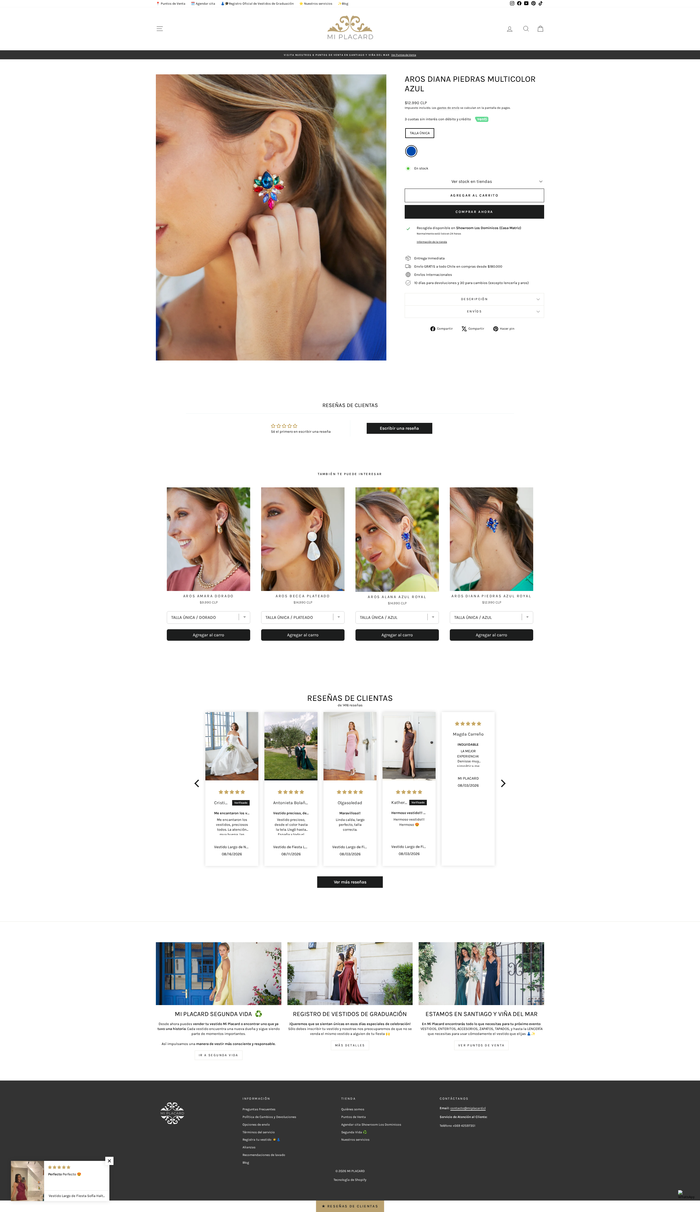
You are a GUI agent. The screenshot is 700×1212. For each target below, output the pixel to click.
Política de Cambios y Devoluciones (269, 1117)
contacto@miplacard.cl (468, 1108)
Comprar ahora (474, 212)
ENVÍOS (474, 311)
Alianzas (249, 1147)
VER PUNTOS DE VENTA (481, 1045)
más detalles (350, 1045)
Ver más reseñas (350, 882)
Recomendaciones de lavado (264, 1155)
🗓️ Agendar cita (203, 3)
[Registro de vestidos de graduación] (350, 973)
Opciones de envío (256, 1124)
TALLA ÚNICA (420, 133)
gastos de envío (448, 108)
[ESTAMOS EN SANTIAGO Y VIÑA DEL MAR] (481, 973)
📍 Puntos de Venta (170, 3)
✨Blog (343, 3)
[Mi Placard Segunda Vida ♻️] (218, 973)
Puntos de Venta (353, 1117)
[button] (198, 783)
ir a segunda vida (218, 1055)
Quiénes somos (352, 1109)
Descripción (474, 299)
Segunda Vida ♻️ (354, 1132)
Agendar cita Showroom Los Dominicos (371, 1124)
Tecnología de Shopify (350, 1180)
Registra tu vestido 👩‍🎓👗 (262, 1139)
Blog (246, 1162)
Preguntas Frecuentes (259, 1109)
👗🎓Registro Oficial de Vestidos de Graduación (257, 3)
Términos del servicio (259, 1132)
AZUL (411, 151)
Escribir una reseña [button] (399, 428)
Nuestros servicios (355, 1139)
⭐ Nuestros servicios (315, 3)
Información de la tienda (432, 242)
